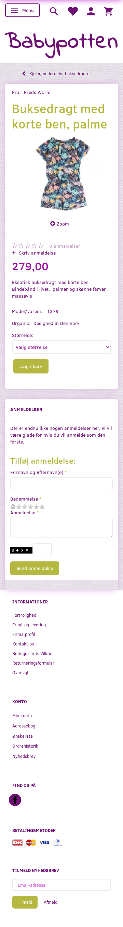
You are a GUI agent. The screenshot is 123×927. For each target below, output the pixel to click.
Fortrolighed (24, 615)
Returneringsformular (33, 663)
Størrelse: (22, 335)
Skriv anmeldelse (36, 252)
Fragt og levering (29, 624)
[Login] (91, 11)
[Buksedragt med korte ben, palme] (61, 173)
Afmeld (50, 902)
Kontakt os (23, 643)
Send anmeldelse (34, 568)
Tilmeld (25, 902)
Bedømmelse (24, 498)
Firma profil (23, 634)
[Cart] (108, 11)
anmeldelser (64, 246)
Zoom (63, 223)
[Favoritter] (72, 11)
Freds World (37, 92)
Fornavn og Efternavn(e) (36, 472)
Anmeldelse (22, 512)
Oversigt (20, 672)
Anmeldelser (26, 409)
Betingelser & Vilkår (32, 653)
